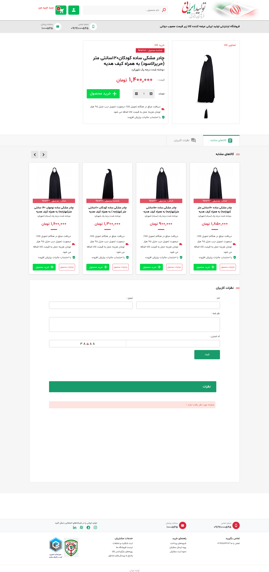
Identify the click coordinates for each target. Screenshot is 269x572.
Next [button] (43, 154)
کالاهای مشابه (218, 140)
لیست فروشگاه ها (124, 547)
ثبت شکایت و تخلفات (123, 543)
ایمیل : (129, 298)
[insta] (95, 527)
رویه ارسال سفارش (177, 547)
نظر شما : (216, 313)
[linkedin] (74, 527)
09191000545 (80, 28)
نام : (218, 298)
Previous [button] (34, 154)
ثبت (207, 354)
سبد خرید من (48, 8)
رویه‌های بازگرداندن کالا (122, 551)
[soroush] (88, 527)
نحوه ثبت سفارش (178, 551)
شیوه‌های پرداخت (178, 543)
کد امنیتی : (215, 336)
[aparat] (81, 527)
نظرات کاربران (181, 140)
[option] (206, 78)
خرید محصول (100, 93)
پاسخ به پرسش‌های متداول (120, 555)
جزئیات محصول (228, 267)
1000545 (47, 28)
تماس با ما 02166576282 (228, 543)
